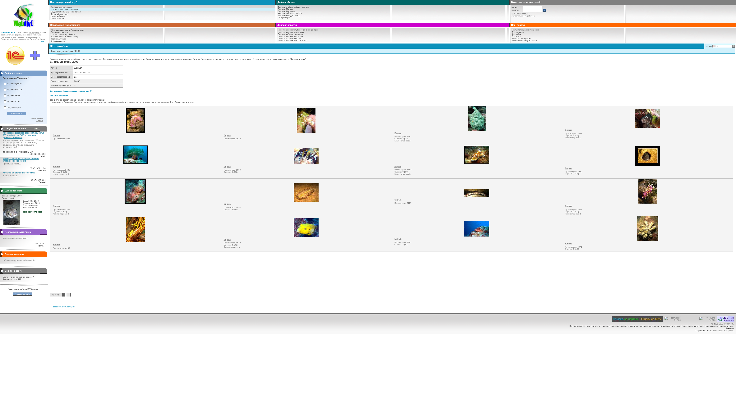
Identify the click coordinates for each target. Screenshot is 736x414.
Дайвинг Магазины (286, 9)
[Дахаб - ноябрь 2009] (11, 224)
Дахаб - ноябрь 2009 (12, 196)
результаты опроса (37, 119)
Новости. (516, 38)
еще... (37, 128)
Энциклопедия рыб (59, 32)
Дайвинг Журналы (286, 11)
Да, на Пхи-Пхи (14, 89)
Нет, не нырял (14, 107)
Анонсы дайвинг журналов (290, 34)
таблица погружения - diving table (19, 260)
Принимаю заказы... (12, 164)
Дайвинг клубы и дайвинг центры (293, 7)
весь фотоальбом (32, 212)
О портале (517, 36)
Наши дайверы (58, 16)
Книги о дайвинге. (67, 34)
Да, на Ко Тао (13, 101)
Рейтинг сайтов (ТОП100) (290, 13)
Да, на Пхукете (14, 83)
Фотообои (516, 34)
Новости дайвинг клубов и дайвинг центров (298, 30)
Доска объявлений (59, 14)
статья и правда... (11, 175)
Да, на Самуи (13, 95)
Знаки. (63, 39)
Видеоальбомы (58, 12)
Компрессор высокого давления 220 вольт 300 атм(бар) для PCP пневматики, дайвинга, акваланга (23, 135)
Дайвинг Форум (58, 7)
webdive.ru (729, 324)
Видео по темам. (73, 12)
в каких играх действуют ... (16, 238)
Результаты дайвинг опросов (525, 30)
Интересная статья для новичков (19, 173)
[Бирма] (135, 132)
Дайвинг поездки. (286, 16)
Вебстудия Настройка (723, 330)
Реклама (533, 41)
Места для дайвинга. (60, 30)
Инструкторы (284, 18)
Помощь (525, 41)
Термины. (55, 39)
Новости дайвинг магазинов (291, 32)
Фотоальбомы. (58, 9)
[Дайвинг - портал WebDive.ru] (24, 29)
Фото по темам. (72, 9)
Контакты (516, 41)
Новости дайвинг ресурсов (290, 36)
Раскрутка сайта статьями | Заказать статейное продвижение (21, 159)
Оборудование (58, 41)
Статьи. (54, 34)
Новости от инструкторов (289, 38)
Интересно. (526, 38)
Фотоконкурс (518, 32)
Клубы (69, 7)
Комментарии (57, 18)
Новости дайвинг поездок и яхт (292, 40)
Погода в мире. (78, 30)
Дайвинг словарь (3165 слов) (64, 36)
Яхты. (297, 16)
